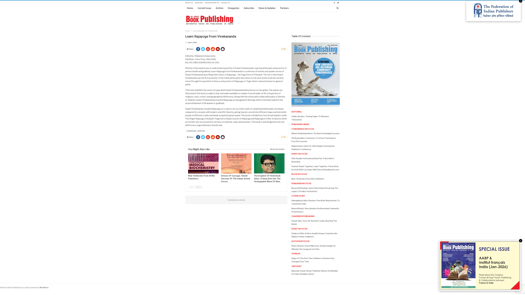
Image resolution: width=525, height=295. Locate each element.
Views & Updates (267, 8)
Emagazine (233, 8)
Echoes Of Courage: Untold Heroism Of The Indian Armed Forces (235, 179)
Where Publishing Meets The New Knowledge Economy (315, 133)
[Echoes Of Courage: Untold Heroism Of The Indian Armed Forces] (236, 163)
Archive (219, 8)
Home (190, 8)
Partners (284, 8)
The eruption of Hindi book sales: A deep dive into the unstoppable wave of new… (267, 179)
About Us (189, 3)
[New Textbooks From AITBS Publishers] (203, 163)
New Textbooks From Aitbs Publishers (307, 179)
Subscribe (199, 3)
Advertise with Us (212, 3)
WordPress (44, 287)
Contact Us (225, 3)
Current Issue (204, 8)
